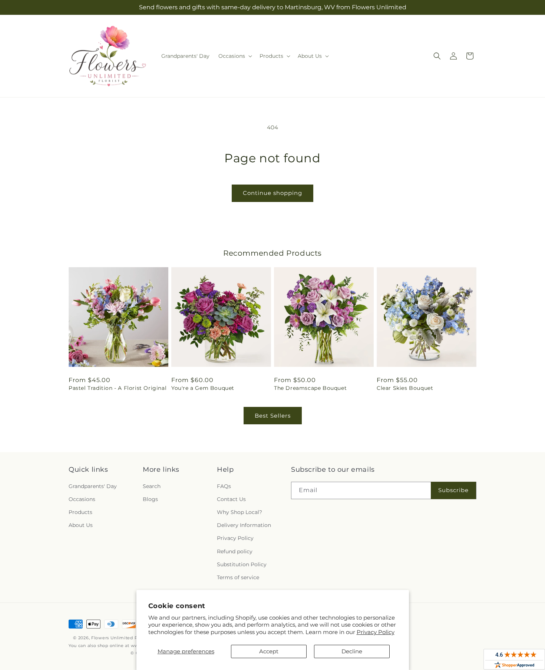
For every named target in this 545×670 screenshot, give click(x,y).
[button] (234, 56)
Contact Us (231, 499)
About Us (81, 525)
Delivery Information (244, 525)
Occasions (82, 499)
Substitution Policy (242, 564)
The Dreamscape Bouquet (310, 388)
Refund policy (234, 551)
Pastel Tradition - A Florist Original (117, 388)
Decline (351, 651)
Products (80, 512)
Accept (268, 651)
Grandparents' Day (93, 486)
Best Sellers (273, 415)
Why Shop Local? (239, 512)
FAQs (224, 486)
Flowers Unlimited (112, 637)
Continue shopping (272, 192)
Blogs (150, 499)
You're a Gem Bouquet (202, 388)
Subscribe (453, 490)
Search (152, 486)
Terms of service (238, 577)
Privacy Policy (375, 632)
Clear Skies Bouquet (405, 388)
